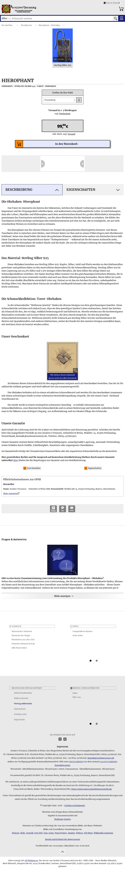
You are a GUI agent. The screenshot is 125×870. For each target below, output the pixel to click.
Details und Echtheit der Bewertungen (62, 839)
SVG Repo (88, 833)
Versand (70, 134)
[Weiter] (82, 163)
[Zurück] (43, 163)
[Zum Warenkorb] (121, 9)
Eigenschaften (94, 468)
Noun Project (61, 833)
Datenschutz (20, 709)
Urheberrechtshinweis (74, 805)
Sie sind (5, 25)
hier (11, 25)
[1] (90, 661)
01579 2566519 (76, 761)
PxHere (79, 833)
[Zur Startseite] (6, 8)
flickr (22, 833)
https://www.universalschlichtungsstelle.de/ (91, 789)
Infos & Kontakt (112, 3)
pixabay (71, 833)
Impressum (19, 719)
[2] (97, 661)
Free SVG (38, 833)
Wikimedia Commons (103, 833)
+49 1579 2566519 (108, 761)
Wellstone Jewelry (62, 819)
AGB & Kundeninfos (23, 693)
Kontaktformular (62, 765)
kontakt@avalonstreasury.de (101, 758)
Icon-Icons (49, 833)
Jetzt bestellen (33, 468)
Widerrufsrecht (21, 698)
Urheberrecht (20, 714)
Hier (15, 460)
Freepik (29, 833)
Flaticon (15, 833)
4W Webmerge (31, 860)
